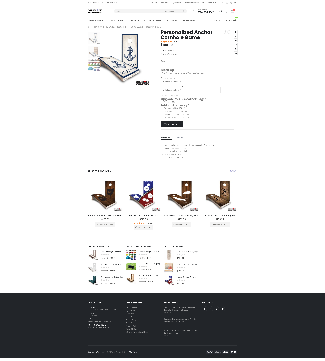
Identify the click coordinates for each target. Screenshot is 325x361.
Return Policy (131, 323)
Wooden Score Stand (176, 114)
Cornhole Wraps (136, 20)
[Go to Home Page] (88, 27)
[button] (86, 59)
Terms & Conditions (133, 317)
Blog (203, 3)
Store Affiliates (131, 329)
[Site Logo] (95, 11)
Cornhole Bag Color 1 (171, 81)
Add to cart (173, 124)
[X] (227, 2)
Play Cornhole (176, 3)
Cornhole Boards (95, 20)
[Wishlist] (226, 11)
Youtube (222, 308)
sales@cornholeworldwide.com (99, 321)
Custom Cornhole (116, 20)
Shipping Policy (131, 326)
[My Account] (220, 11)
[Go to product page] (105, 195)
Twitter (236, 36)
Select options (106, 224)
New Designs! (231, 19)
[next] (229, 32)
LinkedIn (236, 40)
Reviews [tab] (179, 137)
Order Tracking (131, 307)
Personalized (172, 54)
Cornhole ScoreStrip (176, 117)
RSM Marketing (134, 352)
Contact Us (212, 3)
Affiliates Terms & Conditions (137, 332)
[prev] (225, 32)
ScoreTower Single (175, 111)
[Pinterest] (231, 2)
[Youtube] (235, 2)
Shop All (218, 20)
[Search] (183, 11)
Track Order (164, 3)
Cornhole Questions (192, 3)
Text (163, 61)
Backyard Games (188, 20)
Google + (236, 45)
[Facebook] (223, 2)
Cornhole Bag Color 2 (171, 90)
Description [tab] (166, 137)
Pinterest (236, 49)
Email (236, 53)
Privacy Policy (131, 320)
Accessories (172, 20)
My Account (153, 3)
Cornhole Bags (155, 20)
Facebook (236, 32)
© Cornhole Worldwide (96, 352)
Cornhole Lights (174, 108)
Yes (169, 78)
